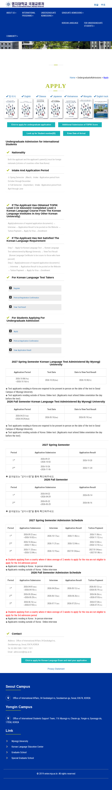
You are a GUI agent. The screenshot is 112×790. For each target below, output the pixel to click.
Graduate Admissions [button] (72, 13)
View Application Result (22, 350)
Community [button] (11, 36)
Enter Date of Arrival (76, 133)
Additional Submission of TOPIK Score (80, 125)
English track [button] (102, 96)
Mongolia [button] (87, 96)
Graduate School (19, 752)
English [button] (27, 96)
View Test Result (19, 307)
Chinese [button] (42, 96)
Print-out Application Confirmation (25, 341)
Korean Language (70, 23)
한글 (96, 4)
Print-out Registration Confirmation (26, 298)
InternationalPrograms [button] (28, 14)
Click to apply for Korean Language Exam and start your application (56, 660)
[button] (16, 152)
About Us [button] (10, 13)
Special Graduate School (23, 758)
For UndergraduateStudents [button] (93, 24)
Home (72, 77)
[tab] (35, 152)
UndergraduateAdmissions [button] (48, 14)
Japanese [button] (57, 96)
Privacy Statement (56, 668)
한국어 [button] (12, 96)
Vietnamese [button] (72, 96)
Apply (15, 331)
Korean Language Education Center (27, 746)
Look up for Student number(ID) (41, 133)
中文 (103, 4)
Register (16, 288)
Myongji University (20, 741)
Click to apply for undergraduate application (31, 125)
